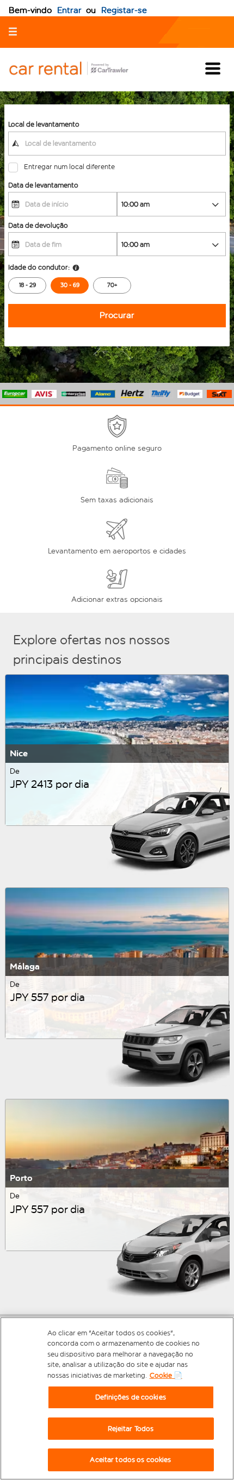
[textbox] (117, 144)
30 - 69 (69, 285)
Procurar (117, 315)
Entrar (69, 10)
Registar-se (124, 10)
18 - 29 (27, 285)
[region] (117, 1398)
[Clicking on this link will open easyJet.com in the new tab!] (77, 69)
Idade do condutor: (39, 267)
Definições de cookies (130, 1397)
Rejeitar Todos (131, 1429)
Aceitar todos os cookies (130, 1460)
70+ (112, 285)
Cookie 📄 (166, 1375)
